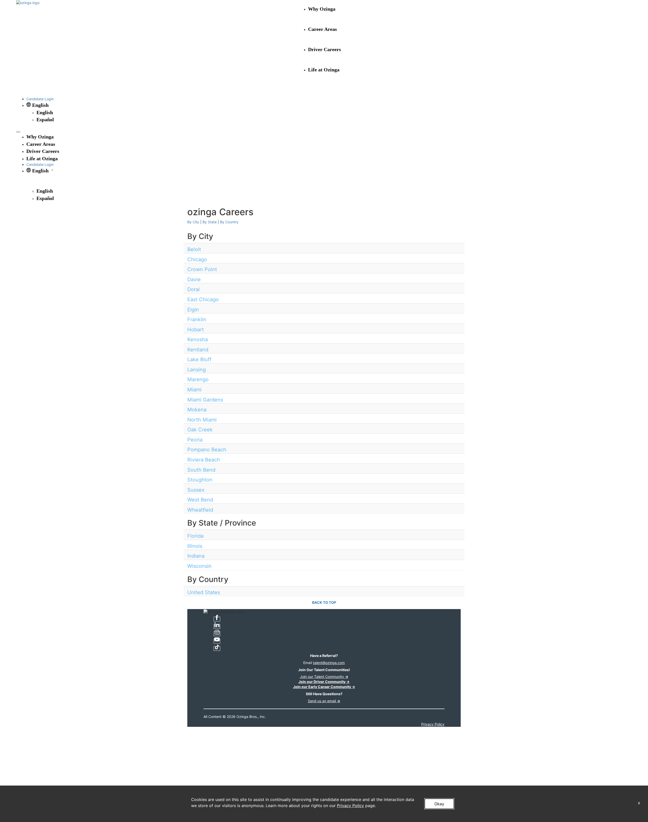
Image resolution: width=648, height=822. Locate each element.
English (44, 112)
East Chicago (203, 299)
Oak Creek (200, 430)
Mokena (197, 410)
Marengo (198, 379)
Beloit (194, 249)
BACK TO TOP (324, 602)
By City (193, 222)
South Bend (201, 470)
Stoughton (199, 480)
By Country (229, 222)
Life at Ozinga (323, 69)
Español (45, 119)
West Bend (200, 500)
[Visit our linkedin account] (217, 626)
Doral (193, 289)
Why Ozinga (321, 9)
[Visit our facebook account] (217, 619)
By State (209, 222)
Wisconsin (199, 566)
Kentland (197, 350)
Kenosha (197, 339)
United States (203, 592)
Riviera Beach (203, 460)
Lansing (196, 370)
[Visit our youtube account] (217, 641)
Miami (194, 390)
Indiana (196, 556)
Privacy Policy (350, 805)
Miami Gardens (205, 400)
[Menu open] (18, 132)
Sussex (196, 490)
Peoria (194, 440)
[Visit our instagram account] (217, 633)
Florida (195, 536)
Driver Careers (324, 49)
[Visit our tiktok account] (217, 648)
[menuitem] (334, 112)
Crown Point (202, 269)
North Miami (202, 420)
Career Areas (322, 29)
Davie (194, 279)
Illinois (194, 546)
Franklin (196, 319)
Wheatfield (200, 510)
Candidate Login (40, 99)
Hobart (195, 330)
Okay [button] (439, 803)
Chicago (197, 259)
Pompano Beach (206, 450)
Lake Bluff (199, 359)
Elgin (193, 310)
